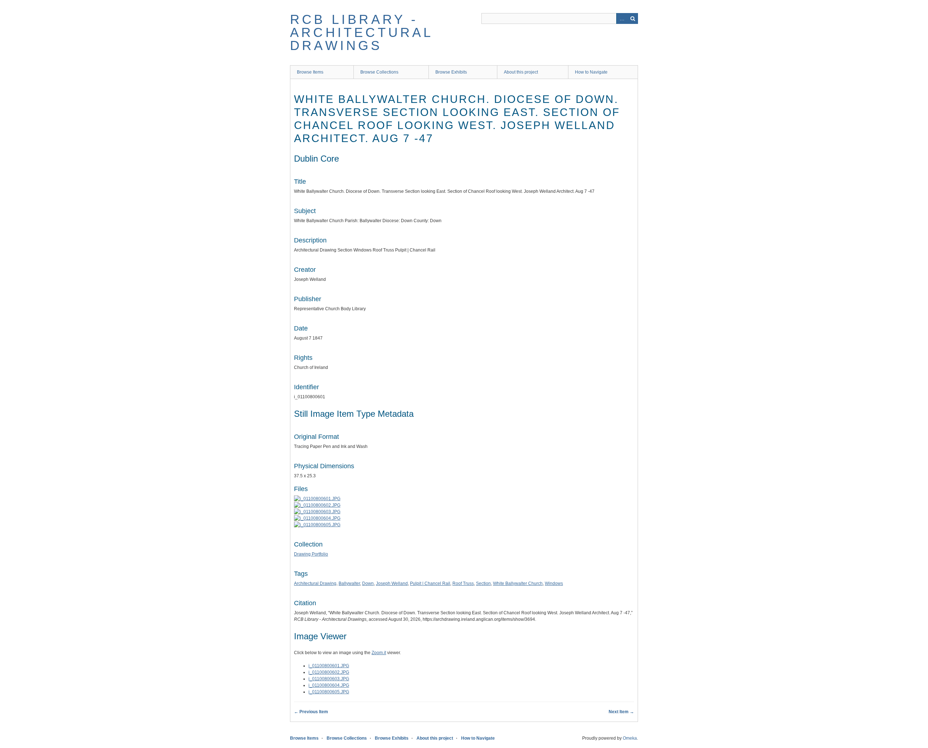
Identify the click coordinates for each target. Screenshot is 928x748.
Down (368, 583)
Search (632, 18)
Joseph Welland (392, 583)
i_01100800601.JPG (328, 665)
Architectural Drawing (315, 583)
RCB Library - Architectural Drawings (361, 32)
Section (483, 583)
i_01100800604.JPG (328, 685)
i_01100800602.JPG (328, 672)
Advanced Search (621, 18)
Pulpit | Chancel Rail (430, 583)
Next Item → (621, 711)
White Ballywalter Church (518, 583)
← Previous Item (311, 711)
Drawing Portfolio (311, 554)
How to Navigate (591, 72)
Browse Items (310, 72)
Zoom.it (379, 652)
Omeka (630, 738)
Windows (554, 583)
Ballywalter (349, 583)
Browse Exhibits (451, 72)
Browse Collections (379, 72)
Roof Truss (463, 583)
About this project (521, 72)
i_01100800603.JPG (328, 678)
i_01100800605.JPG (328, 691)
